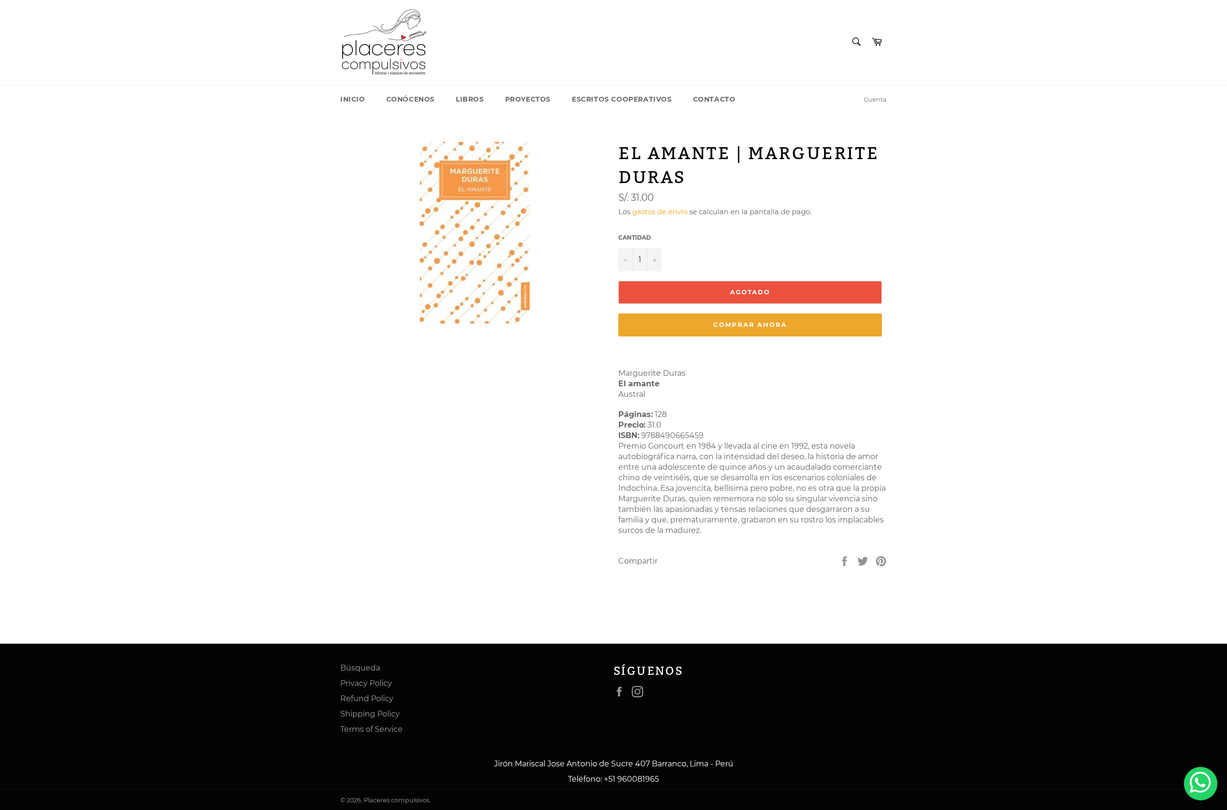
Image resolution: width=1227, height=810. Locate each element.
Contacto (714, 99)
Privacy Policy (366, 683)
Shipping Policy (370, 713)
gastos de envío (659, 211)
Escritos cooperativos (622, 99)
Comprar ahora (750, 324)
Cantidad (634, 237)
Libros (470, 99)
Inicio (352, 99)
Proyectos (528, 99)
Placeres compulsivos (396, 800)
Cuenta (875, 99)
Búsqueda (360, 667)
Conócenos (410, 99)
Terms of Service (371, 729)
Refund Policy (367, 698)
